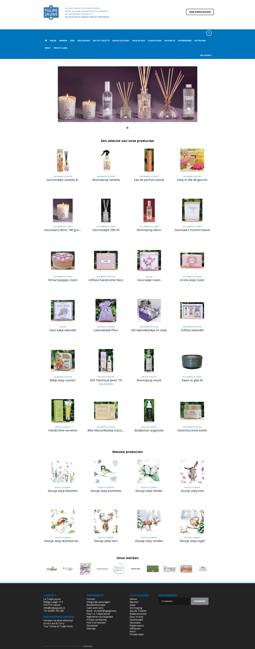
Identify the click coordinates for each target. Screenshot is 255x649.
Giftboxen (200, 40)
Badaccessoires (120, 40)
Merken (63, 40)
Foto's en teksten (96, 622)
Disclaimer (92, 625)
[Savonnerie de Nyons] (186, 568)
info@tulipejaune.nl (54, 607)
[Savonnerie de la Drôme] (169, 568)
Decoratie (169, 40)
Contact (91, 599)
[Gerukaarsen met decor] (127, 94)
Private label (61, 48)
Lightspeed (88, 646)
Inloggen (205, 55)
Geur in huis (138, 40)
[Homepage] (45, 40)
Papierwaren (184, 40)
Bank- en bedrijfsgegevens (101, 610)
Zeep (72, 40)
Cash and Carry (95, 607)
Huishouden (154, 40)
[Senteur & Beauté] (203, 568)
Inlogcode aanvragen (98, 602)
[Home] (76, 14)
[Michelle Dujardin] (119, 568)
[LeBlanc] (68, 568)
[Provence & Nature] (152, 568)
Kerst (48, 48)
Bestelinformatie (96, 605)
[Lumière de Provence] (102, 568)
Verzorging (83, 40)
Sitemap (91, 628)
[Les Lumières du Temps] (85, 568)
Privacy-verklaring (97, 619)
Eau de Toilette (101, 40)
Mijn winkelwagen (200, 11)
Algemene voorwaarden (100, 616)
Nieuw (53, 40)
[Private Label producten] (135, 568)
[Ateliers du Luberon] (51, 568)
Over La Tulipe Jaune (98, 613)
